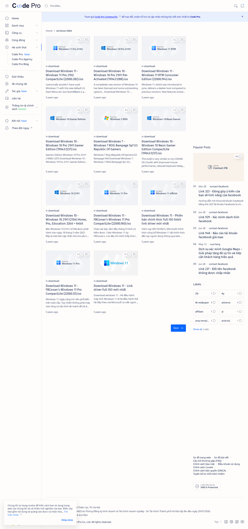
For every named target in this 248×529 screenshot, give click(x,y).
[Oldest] (178, 328)
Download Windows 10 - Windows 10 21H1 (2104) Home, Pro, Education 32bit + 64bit (66, 219)
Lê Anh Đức (82, 515)
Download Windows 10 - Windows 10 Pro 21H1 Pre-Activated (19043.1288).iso (111, 75)
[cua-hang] (215, 244)
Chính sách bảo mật (204, 464)
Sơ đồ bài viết (221, 457)
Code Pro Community (106, 16)
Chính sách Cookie (203, 467)
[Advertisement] (218, 83)
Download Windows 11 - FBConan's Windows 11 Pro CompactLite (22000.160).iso (112, 219)
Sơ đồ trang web (202, 457)
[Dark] (235, 6)
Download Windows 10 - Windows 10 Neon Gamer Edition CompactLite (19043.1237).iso (158, 147)
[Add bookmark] (86, 39)
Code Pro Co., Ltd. (81, 522)
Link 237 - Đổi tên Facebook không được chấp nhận (217, 271)
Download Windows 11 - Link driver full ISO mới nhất (113, 288)
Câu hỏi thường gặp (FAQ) (207, 460)
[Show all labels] (201, 329)
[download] (53, 66)
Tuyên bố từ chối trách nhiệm (209, 473)
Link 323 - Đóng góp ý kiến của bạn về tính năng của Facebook (220, 193)
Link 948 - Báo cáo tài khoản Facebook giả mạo (218, 235)
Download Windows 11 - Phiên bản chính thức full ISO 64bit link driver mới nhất (162, 219)
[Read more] (84, 97)
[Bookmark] (242, 6)
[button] (79, 39)
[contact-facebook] (219, 186)
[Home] (49, 30)
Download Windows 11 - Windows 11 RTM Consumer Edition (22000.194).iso (160, 75)
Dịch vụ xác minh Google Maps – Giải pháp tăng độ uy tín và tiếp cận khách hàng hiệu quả (220, 253)
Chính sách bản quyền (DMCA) (209, 470)
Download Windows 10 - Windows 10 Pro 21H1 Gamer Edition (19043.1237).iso (65, 145)
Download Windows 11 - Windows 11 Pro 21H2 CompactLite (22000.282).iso (64, 75)
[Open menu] (7, 6)
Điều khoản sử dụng (229, 464)
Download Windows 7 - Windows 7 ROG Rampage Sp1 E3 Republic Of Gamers (115, 145)
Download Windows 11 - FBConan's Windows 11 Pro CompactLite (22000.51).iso (64, 290)
